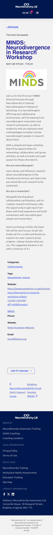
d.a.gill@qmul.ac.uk (16, 338)
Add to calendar (20, 370)
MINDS (11, 311)
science (26, 277)
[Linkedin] (12, 494)
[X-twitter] (8, 494)
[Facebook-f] (4, 494)
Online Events (15, 266)
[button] (37, 13)
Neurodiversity (14, 277)
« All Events (12, 26)
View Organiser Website (20, 327)
